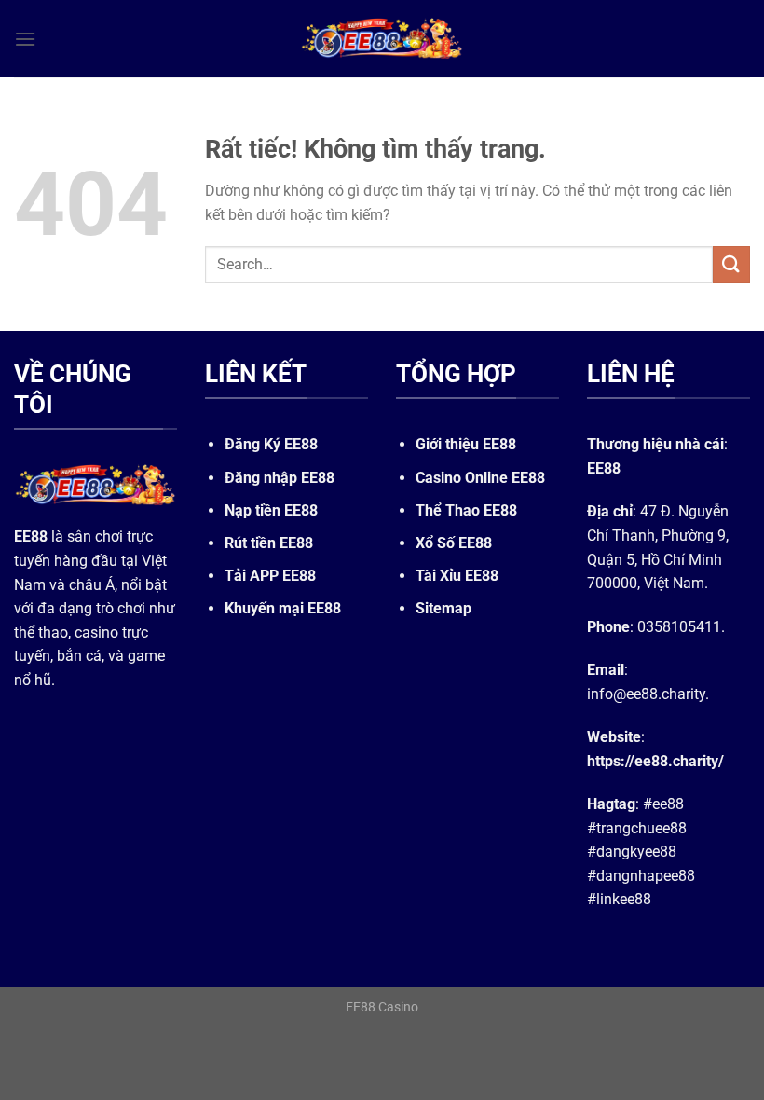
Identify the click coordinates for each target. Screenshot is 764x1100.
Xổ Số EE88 (454, 543)
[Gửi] (731, 264)
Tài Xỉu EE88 (457, 575)
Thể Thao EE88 (466, 510)
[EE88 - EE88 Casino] (382, 39)
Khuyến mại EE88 (283, 608)
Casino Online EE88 (480, 478)
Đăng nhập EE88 (279, 478)
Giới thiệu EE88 (466, 444)
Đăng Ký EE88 (271, 444)
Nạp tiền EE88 (271, 510)
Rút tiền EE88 (269, 543)
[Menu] (25, 39)
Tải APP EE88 (270, 575)
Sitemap (443, 608)
